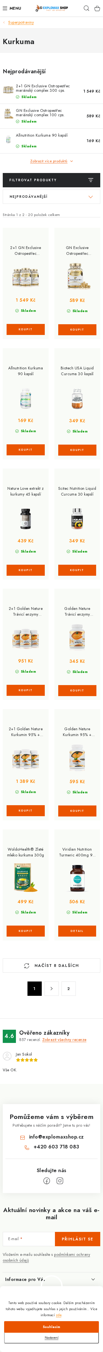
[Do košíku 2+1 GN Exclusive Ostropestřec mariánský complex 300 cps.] (26, 329)
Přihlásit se (77, 1239)
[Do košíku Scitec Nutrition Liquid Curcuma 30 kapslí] (77, 570)
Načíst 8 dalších (56, 965)
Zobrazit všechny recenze (64, 1039)
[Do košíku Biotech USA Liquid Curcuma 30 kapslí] (77, 450)
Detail (77, 931)
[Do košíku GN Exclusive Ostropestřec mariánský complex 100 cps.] (77, 329)
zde (59, 1315)
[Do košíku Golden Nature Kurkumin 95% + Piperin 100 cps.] (77, 810)
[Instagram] (60, 1181)
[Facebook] (46, 1181)
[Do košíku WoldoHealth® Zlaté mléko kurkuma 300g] (26, 931)
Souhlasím (51, 1326)
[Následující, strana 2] (51, 988)
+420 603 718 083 (56, 1146)
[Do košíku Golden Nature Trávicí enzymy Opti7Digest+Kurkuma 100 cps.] (77, 690)
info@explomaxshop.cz (56, 1136)
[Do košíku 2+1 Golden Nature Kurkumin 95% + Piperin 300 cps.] (26, 810)
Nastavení (52, 1337)
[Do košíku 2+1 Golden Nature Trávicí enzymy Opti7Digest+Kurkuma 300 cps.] (26, 690)
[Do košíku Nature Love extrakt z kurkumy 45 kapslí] (26, 570)
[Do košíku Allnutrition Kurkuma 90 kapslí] (26, 449)
